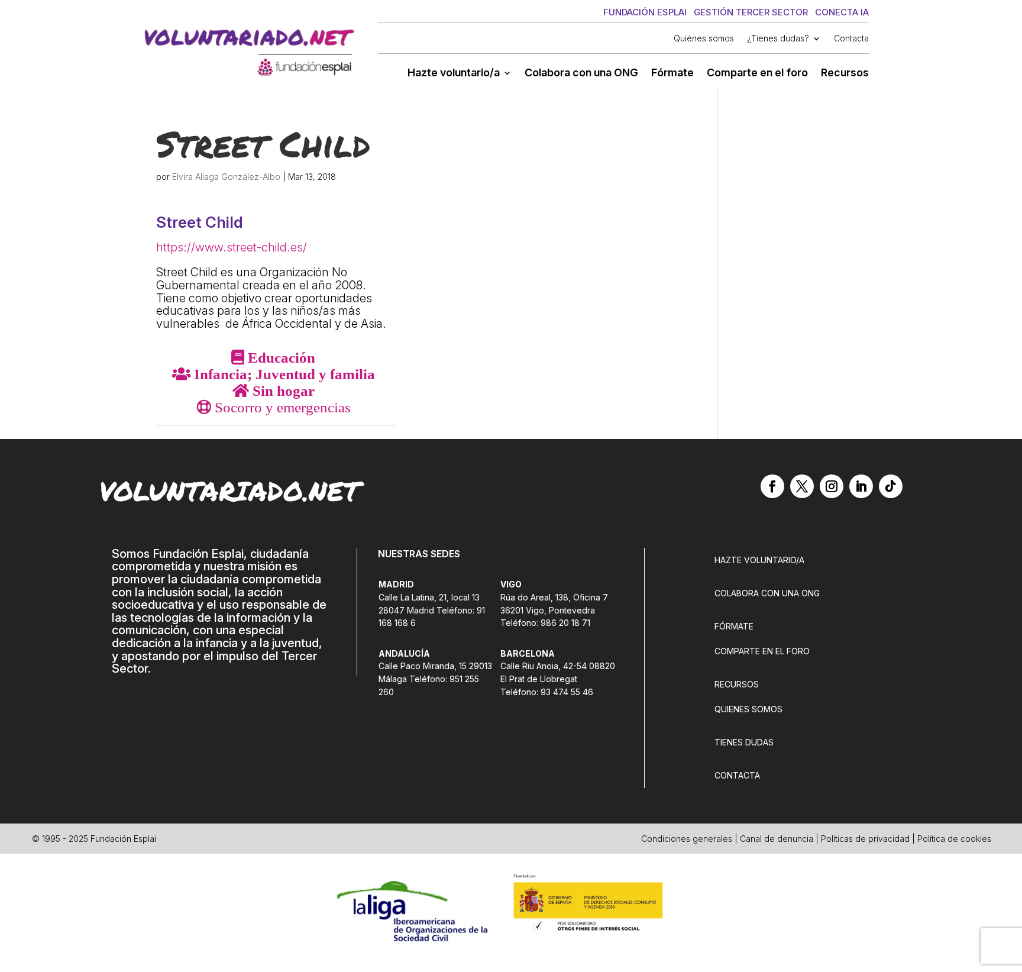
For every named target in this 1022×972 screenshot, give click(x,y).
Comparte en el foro (757, 74)
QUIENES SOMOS (748, 709)
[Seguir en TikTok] (891, 486)
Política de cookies (954, 839)
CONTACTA (737, 775)
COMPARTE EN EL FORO (762, 651)
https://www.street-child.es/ (231, 247)
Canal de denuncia (776, 839)
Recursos (845, 74)
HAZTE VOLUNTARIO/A (759, 560)
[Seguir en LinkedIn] (861, 486)
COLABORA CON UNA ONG (767, 593)
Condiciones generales (686, 839)
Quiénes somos (704, 38)
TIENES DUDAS (744, 742)
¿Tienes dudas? (778, 38)
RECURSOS (736, 684)
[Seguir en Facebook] (772, 486)
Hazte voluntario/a (453, 74)
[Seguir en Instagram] (831, 486)
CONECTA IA (842, 12)
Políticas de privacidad (865, 839)
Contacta (851, 38)
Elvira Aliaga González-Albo (226, 177)
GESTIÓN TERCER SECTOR (751, 12)
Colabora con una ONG (581, 74)
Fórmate (672, 74)
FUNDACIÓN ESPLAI (645, 12)
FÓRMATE (733, 626)
